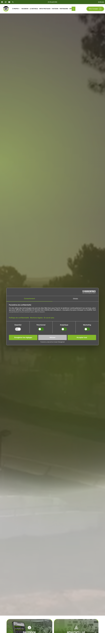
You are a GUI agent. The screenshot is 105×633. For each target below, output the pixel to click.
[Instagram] (6, 2)
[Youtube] (9, 2)
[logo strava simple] (13, 2)
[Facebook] (2, 2)
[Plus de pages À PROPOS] (19, 8)
